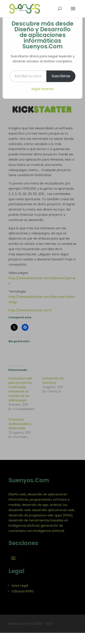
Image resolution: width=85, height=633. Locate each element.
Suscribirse (61, 76)
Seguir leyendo (42, 89)
